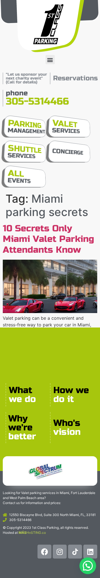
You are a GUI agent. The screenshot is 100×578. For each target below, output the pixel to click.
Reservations (75, 78)
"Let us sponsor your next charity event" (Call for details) (26, 78)
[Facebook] (44, 552)
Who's (66, 423)
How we (71, 390)
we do (22, 399)
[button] (50, 59)
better (22, 436)
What (20, 390)
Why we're (20, 423)
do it (63, 399)
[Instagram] (60, 552)
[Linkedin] (90, 552)
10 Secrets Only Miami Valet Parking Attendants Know (48, 239)
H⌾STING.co (32, 532)
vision (67, 431)
